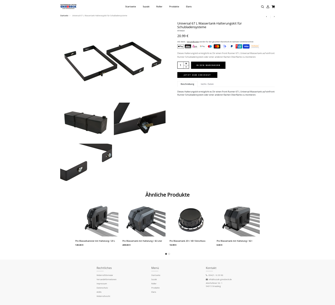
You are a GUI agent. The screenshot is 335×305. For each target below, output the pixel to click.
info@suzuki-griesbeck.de (220, 279)
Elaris (189, 6)
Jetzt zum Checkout (197, 75)
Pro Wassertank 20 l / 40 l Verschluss (187, 240)
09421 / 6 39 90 (215, 275)
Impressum (102, 283)
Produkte (174, 6)
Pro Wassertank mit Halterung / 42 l (234, 240)
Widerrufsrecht (103, 296)
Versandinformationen (106, 279)
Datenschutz (102, 287)
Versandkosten (193, 42)
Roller (159, 6)
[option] (96, 227)
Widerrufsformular (105, 275)
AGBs (99, 292)
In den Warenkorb (208, 65)
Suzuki (146, 6)
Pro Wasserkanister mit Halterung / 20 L (95, 240)
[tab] (187, 84)
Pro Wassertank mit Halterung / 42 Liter (142, 240)
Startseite (130, 6)
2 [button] (169, 254)
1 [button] (166, 254)
